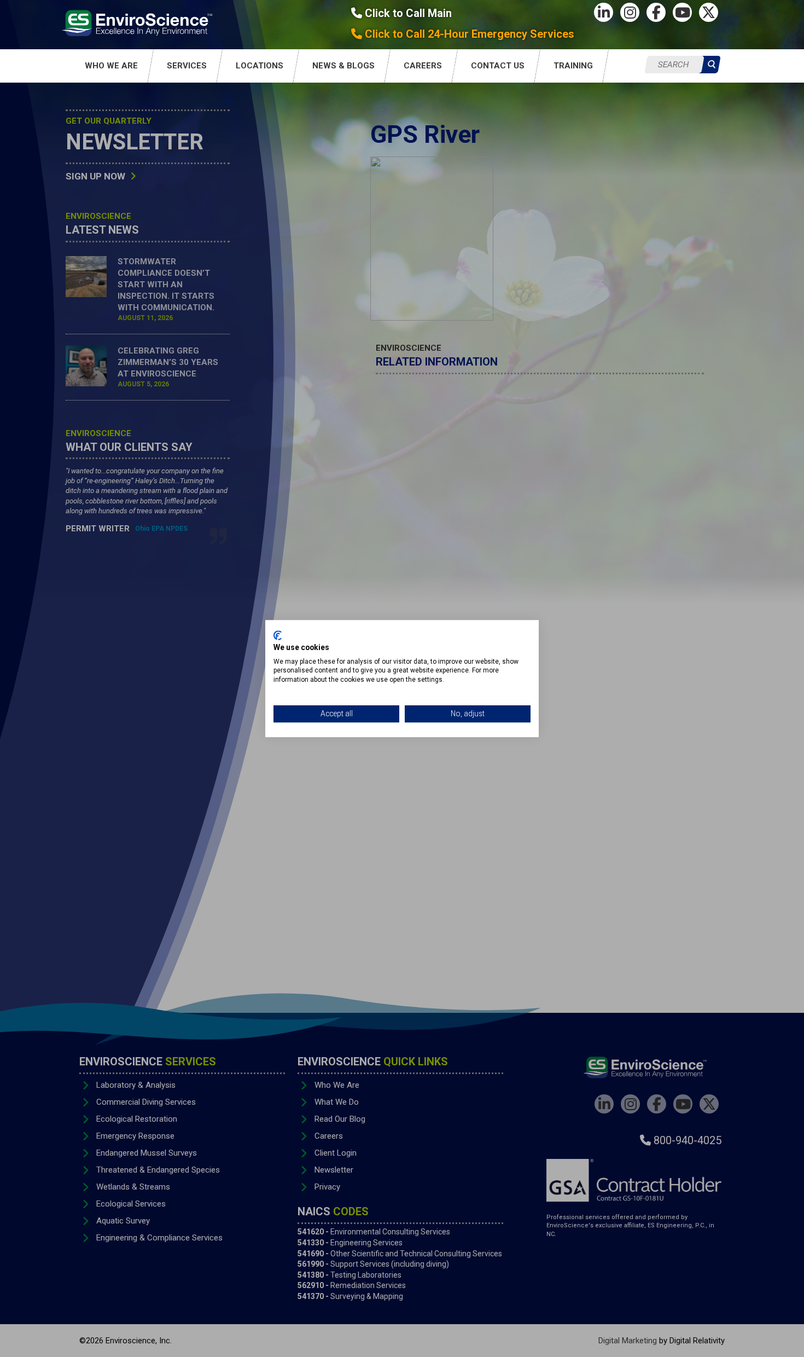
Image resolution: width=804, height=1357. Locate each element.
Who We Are (111, 66)
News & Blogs (343, 66)
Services (187, 66)
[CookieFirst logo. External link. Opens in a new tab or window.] (277, 635)
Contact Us (498, 66)
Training (573, 66)
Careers (423, 66)
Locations (259, 66)
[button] (711, 65)
